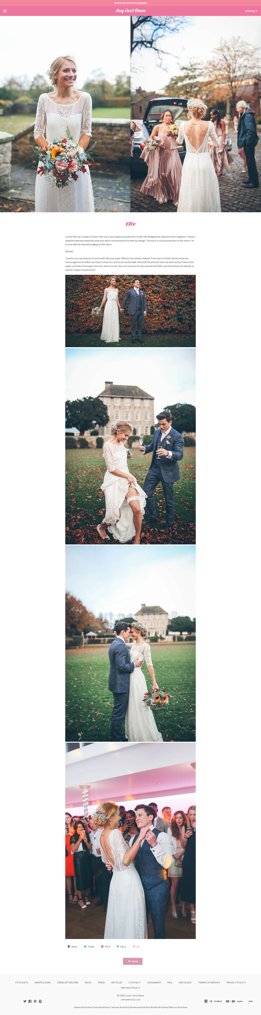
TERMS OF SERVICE (209, 982)
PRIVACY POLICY (236, 982)
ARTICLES (116, 982)
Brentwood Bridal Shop (140, 1007)
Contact (251, 11)
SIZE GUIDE (185, 982)
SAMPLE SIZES (43, 982)
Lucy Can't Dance (135, 995)
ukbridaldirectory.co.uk (130, 999)
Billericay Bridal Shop (178, 1007)
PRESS (101, 982)
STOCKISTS (21, 982)
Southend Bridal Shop (83, 1007)
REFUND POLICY (130, 987)
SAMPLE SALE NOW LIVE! (130, 3)
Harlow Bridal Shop (101, 1007)
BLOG (88, 982)
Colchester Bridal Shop (119, 1007)
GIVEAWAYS (154, 982)
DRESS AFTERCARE (67, 982)
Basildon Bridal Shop (159, 1007)
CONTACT (135, 982)
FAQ (169, 982)
